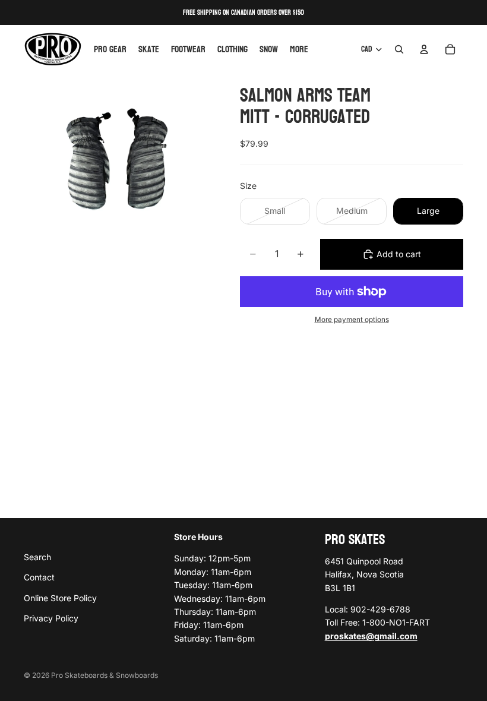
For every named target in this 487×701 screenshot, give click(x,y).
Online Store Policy (60, 598)
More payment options (352, 319)
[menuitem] (299, 49)
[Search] (399, 49)
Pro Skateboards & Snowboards (104, 675)
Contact (39, 577)
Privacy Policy (51, 618)
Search (37, 557)
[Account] (424, 49)
